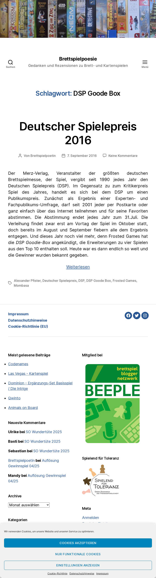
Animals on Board (23, 408)
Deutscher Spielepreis (59, 281)
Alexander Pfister (27, 281)
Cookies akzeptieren (78, 543)
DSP (81, 281)
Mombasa (21, 285)
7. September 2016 (82, 156)
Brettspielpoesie (78, 58)
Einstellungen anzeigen (78, 565)
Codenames (18, 364)
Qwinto (14, 398)
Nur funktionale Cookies (78, 554)
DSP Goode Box (98, 281)
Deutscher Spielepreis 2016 (77, 133)
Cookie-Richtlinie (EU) (28, 326)
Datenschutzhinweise (81, 573)
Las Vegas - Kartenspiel (28, 373)
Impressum (102, 573)
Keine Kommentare (123, 156)
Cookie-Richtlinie (57, 573)
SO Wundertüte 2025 (44, 432)
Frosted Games (124, 281)
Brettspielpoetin (43, 156)
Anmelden (90, 517)
